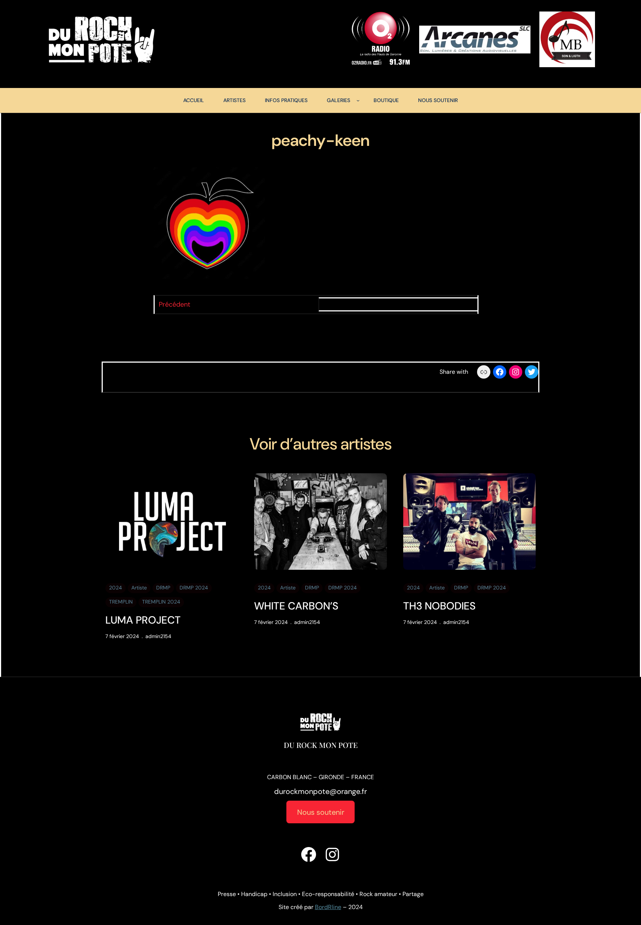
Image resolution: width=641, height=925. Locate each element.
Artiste (139, 587)
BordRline (328, 907)
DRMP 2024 (194, 587)
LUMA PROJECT (143, 620)
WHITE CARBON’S (296, 606)
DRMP (163, 587)
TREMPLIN (121, 601)
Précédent (174, 304)
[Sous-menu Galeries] (357, 100)
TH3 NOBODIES (439, 606)
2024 (115, 587)
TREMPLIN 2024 (161, 601)
